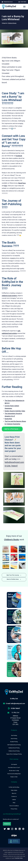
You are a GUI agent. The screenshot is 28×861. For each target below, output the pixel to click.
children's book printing (9, 295)
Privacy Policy (14, 809)
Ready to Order (14, 776)
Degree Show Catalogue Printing (14, 754)
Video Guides (14, 790)
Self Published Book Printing (14, 744)
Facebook (19, 156)
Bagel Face (22, 183)
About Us (14, 793)
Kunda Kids (8, 419)
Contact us (14, 796)
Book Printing (14, 738)
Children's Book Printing (14, 751)
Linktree (14, 799)
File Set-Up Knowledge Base (14, 773)
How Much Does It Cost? (14, 767)
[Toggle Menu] (24, 6)
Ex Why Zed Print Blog (14, 787)
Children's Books (12, 23)
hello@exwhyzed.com (14, 462)
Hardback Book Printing (14, 748)
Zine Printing (14, 735)
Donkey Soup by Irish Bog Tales (15, 411)
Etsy (5, 186)
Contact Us (7, 823)
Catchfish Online (19, 858)
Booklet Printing (14, 741)
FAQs (14, 802)
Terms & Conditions (14, 805)
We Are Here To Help (14, 770)
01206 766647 (11, 466)
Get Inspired (14, 764)
